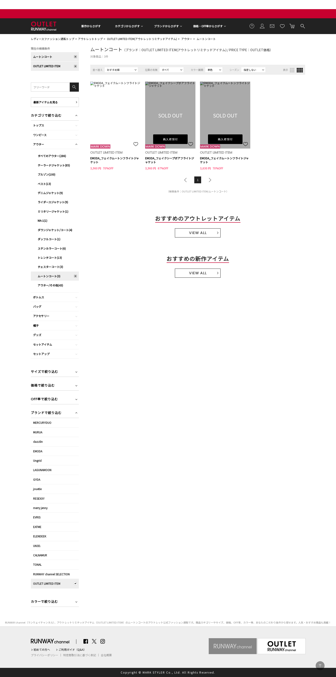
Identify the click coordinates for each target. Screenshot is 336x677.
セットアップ (41, 354)
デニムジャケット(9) (50, 193)
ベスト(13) (44, 184)
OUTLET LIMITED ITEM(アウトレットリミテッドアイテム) (142, 39)
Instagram (102, 641)
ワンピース (40, 135)
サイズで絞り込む (44, 372)
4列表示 (300, 70)
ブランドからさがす (166, 26)
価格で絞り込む (43, 386)
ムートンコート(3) (49, 276)
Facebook (85, 641)
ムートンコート (206, 39)
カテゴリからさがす (127, 26)
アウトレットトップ (90, 39)
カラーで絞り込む (44, 602)
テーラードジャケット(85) (54, 165)
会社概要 (106, 655)
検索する (302, 26)
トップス (38, 125)
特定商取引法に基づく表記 (79, 655)
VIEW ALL (198, 232)
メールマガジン (272, 26)
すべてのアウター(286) (52, 156)
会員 (262, 26)
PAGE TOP (320, 665)
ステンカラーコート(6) (52, 248)
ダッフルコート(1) (49, 239)
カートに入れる (292, 26)
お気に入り (282, 26)
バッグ (37, 306)
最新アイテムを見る (45, 102)
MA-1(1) (42, 220)
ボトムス (38, 297)
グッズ (37, 335)
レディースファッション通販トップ (52, 39)
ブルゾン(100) (46, 174)
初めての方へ (42, 649)
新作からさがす (91, 26)
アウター (186, 39)
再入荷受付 (170, 139)
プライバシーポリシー (44, 655)
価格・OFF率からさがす (208, 26)
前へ (186, 179)
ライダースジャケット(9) (53, 202)
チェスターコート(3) (50, 267)
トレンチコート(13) (50, 257)
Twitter (94, 641)
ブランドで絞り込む (46, 413)
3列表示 (292, 70)
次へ (208, 179)
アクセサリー (41, 316)
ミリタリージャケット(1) (53, 211)
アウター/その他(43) (50, 285)
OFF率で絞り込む (44, 399)
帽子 (36, 325)
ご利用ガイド (252, 26)
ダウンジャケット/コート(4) (55, 230)
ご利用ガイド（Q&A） (72, 649)
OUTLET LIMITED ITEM (46, 66)
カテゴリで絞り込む (46, 116)
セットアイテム (42, 344)
